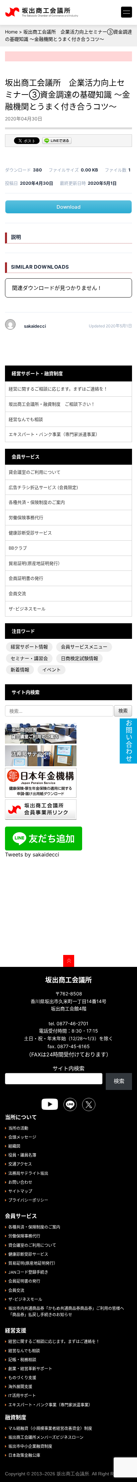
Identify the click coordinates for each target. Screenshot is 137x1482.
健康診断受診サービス (30, 532)
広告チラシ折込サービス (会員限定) (43, 487)
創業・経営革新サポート (30, 1368)
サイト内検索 (68, 1068)
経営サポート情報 (29, 646)
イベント (51, 669)
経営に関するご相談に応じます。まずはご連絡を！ (58, 388)
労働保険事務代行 (26, 517)
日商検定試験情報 (79, 658)
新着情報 (20, 669)
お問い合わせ (20, 1182)
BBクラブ (18, 548)
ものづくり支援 (22, 1377)
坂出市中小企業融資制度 (30, 1446)
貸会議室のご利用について (35, 472)
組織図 (14, 1146)
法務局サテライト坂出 (28, 1173)
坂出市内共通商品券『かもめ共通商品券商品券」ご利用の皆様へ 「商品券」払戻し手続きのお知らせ (68, 1311)
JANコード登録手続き (28, 1272)
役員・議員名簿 (22, 1155)
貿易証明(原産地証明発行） (35, 563)
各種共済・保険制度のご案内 (37, 502)
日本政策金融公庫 (24, 1455)
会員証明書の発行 (26, 578)
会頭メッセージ (22, 1137)
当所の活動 (18, 1128)
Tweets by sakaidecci (32, 854)
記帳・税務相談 (22, 1359)
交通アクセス (20, 1164)
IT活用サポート (22, 1395)
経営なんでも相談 (26, 419)
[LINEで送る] (56, 141)
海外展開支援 (20, 1386)
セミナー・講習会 (29, 658)
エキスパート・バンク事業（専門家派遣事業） (54, 434)
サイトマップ (20, 1191)
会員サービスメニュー (84, 646)
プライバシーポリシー (28, 1200)
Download (68, 207)
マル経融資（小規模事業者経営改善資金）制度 (50, 1428)
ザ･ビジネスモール (27, 608)
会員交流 (17, 593)
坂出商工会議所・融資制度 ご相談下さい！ (52, 404)
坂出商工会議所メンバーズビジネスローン (45, 1437)
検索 (119, 1081)
